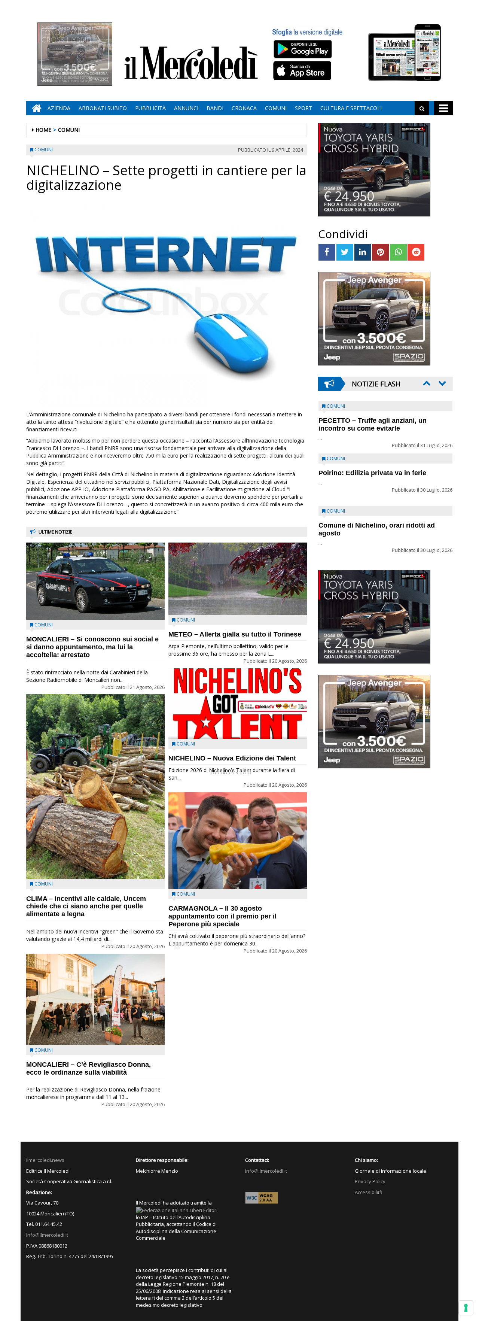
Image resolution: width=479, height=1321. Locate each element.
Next (441, 383)
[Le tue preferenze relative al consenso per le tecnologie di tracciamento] (466, 1308)
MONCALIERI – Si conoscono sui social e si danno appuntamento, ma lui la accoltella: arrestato (92, 647)
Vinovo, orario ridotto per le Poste (372, 420)
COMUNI (276, 108)
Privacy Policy (370, 1181)
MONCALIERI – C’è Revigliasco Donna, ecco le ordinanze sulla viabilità (88, 1068)
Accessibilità (368, 1192)
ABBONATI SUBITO (103, 108)
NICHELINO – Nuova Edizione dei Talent (232, 758)
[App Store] (303, 71)
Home (43, 129)
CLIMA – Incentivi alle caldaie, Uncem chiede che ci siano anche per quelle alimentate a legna (86, 906)
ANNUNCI (186, 108)
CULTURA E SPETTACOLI (351, 108)
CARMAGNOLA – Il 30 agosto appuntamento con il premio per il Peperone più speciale (222, 916)
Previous (425, 383)
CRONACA (244, 108)
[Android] (302, 49)
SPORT (303, 108)
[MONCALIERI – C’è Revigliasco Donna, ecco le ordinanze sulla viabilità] (95, 999)
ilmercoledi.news (45, 1160)
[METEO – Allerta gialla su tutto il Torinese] (237, 579)
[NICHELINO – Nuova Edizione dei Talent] (237, 703)
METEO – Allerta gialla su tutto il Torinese (234, 634)
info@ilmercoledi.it (47, 1235)
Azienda (59, 108)
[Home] (34, 108)
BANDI (215, 108)
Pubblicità (150, 108)
